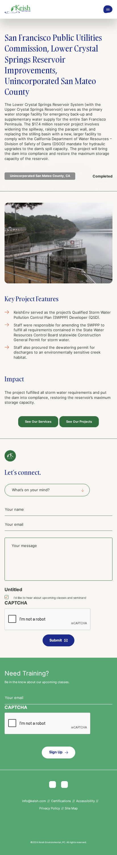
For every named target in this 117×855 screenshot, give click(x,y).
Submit (55, 640)
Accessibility (85, 801)
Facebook (52, 784)
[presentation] (48, 619)
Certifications (61, 801)
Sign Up (55, 752)
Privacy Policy (49, 808)
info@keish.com (34, 801)
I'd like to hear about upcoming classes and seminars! (50, 597)
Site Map (71, 808)
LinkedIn (64, 784)
